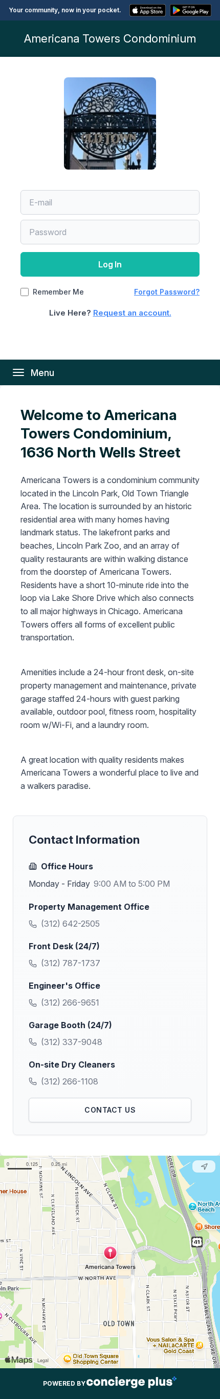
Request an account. (132, 313)
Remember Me (58, 292)
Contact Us (110, 1109)
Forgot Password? (167, 291)
